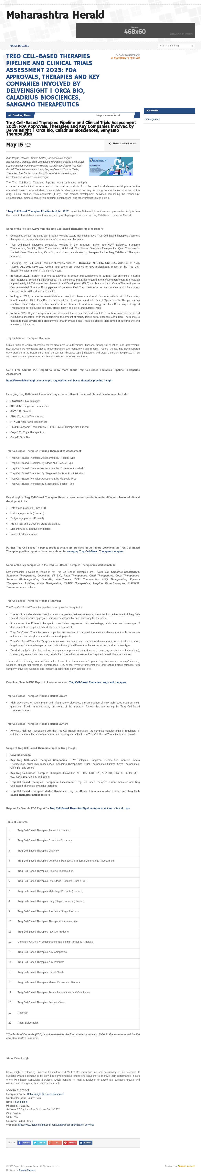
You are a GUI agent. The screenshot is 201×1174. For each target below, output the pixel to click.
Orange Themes (27, 1170)
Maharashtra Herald (55, 15)
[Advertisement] (172, 77)
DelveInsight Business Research (45, 1094)
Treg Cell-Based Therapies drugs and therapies (97, 682)
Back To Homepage (129, 55)
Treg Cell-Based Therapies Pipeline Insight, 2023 (38, 211)
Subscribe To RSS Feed (127, 58)
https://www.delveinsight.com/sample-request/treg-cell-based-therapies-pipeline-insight (59, 380)
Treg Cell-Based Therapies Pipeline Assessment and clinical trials (90, 808)
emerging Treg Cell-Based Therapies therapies (95, 551)
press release (19, 46)
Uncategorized (152, 119)
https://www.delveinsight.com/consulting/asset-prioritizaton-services (55, 1124)
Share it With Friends (124, 143)
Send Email (21, 1101)
